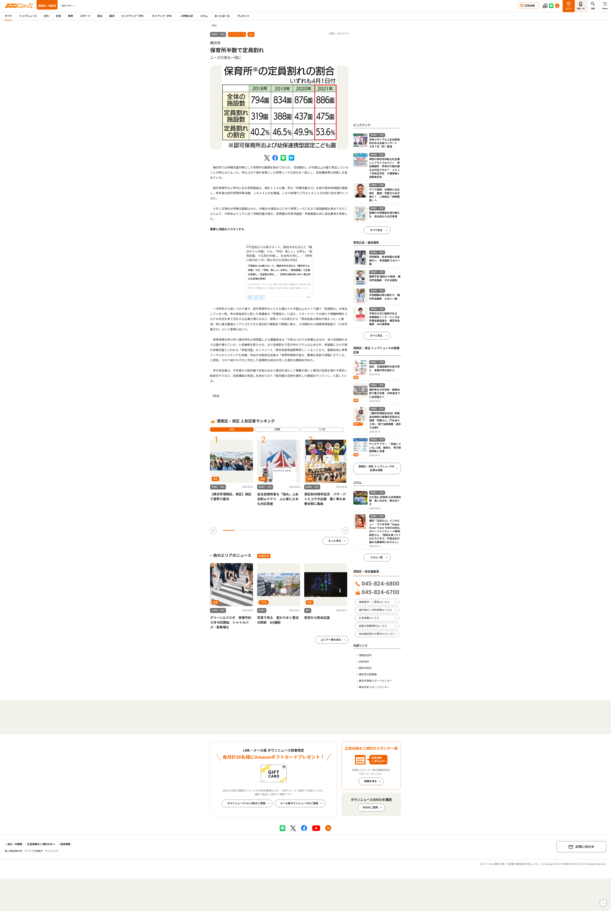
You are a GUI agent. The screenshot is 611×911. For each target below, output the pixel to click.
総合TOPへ (67, 5)
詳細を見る (370, 781)
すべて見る (376, 230)
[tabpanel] (279, 107)
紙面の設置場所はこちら (373, 625)
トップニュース (28, 16)
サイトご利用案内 (34, 851)
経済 (111, 16)
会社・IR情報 (14, 844)
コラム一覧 (376, 557)
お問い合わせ (584, 847)
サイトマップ (51, 851)
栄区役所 (364, 661)
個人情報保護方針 (14, 851)
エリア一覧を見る (331, 639)
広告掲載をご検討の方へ (41, 844)
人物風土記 (186, 16)
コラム (204, 16)
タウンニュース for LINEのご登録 (246, 803)
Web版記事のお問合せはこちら (377, 633)
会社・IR (581, 8)
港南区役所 (365, 655)
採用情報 (65, 844)
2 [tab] (240, 530)
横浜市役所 (365, 668)
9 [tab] (320, 530)
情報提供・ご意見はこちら (374, 602)
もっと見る (334, 540)
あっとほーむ (222, 16)
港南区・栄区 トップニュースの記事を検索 (376, 468)
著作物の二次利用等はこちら (375, 610)
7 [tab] (297, 530)
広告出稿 (529, 5)
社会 (58, 16)
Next (345, 531)
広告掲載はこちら (369, 617)
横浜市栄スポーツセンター (374, 687)
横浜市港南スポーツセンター (375, 680)
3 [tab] (251, 530)
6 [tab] (286, 530)
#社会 (216, 395)
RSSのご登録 (370, 807)
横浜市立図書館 (368, 674)
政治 (99, 16)
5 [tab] (274, 530)
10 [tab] (332, 530)
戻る (214, 25)
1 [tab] (228, 530)
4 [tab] (263, 530)
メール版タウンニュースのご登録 (299, 803)
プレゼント (243, 16)
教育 (70, 16)
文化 (46, 16)
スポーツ (85, 16)
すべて (8, 16)
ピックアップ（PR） (133, 16)
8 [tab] (309, 530)
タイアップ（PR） (162, 16)
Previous (213, 531)
